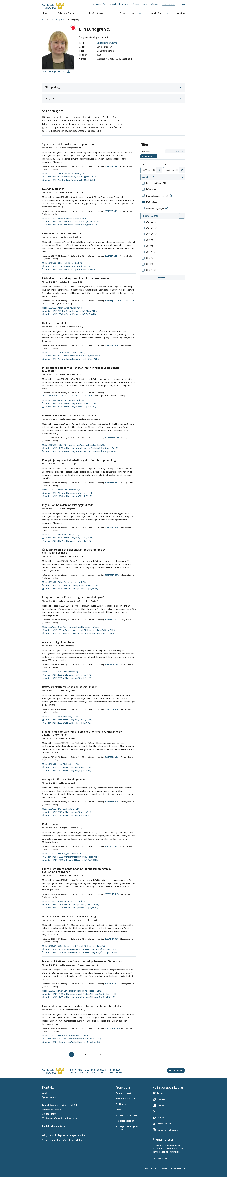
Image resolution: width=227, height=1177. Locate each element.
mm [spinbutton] (149, 170)
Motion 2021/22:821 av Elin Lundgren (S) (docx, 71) (68, 767)
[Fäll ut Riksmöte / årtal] (181, 216)
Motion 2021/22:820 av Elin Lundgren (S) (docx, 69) (68, 812)
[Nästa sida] (112, 1054)
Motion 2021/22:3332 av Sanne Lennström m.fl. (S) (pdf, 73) (72, 359)
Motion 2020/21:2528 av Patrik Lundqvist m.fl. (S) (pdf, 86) (71, 907)
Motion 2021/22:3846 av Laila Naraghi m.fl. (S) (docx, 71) (70, 176)
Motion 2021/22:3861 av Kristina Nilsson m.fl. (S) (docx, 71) (72, 221)
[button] (68, 13)
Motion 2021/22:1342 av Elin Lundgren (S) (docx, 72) (69, 493)
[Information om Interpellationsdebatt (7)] (170, 195)
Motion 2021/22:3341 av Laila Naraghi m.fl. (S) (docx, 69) (70, 266)
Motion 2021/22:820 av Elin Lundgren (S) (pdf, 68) (68, 815)
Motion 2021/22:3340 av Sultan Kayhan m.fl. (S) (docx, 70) (71, 311)
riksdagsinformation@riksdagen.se (61, 1118)
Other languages (141, 4)
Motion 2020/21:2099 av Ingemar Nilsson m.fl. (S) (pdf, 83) (71, 860)
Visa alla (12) (171, 277)
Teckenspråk (111, 4)
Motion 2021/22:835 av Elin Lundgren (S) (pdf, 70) (68, 723)
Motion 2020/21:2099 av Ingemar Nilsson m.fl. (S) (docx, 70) (72, 857)
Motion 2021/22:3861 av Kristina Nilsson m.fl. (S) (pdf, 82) (71, 224)
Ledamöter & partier (56, 19)
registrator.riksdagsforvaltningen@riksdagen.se (67, 1140)
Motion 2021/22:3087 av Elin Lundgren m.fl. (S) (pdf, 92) (70, 406)
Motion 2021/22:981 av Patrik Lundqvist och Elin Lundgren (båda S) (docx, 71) (80, 630)
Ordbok (156, 4)
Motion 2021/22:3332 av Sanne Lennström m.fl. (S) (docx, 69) (72, 355)
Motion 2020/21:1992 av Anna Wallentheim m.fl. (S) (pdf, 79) (72, 1042)
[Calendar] (159, 170)
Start (44, 19)
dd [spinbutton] (154, 170)
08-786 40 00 (51, 1097)
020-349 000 (51, 1114)
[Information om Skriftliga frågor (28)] (166, 208)
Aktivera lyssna (168, 4)
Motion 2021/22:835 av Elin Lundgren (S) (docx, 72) (68, 719)
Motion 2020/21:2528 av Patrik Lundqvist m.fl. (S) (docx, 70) (72, 904)
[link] (64, 1054)
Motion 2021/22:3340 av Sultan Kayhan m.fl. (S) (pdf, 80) (70, 314)
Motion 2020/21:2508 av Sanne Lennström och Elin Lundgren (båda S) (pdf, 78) (81, 952)
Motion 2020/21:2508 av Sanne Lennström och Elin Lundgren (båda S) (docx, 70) (81, 949)
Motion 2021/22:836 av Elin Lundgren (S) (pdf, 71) (68, 678)
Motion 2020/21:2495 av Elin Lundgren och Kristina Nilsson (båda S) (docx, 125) (81, 994)
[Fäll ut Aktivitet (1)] (181, 177)
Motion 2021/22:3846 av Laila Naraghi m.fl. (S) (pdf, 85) (70, 180)
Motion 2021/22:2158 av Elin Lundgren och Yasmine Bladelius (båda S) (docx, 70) (81, 448)
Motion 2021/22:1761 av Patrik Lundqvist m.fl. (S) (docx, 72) (72, 585)
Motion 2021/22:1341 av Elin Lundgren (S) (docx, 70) (69, 537)
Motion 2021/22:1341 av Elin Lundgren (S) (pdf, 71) (68, 541)
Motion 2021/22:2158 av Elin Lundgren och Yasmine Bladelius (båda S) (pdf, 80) (81, 451)
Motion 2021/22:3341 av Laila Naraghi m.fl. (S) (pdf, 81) (70, 269)
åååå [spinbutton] (145, 170)
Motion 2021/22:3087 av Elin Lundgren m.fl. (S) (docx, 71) (71, 403)
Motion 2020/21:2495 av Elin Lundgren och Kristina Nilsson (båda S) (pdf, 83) (80, 997)
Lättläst (98, 4)
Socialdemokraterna (107, 42)
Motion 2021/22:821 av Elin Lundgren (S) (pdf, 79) (68, 770)
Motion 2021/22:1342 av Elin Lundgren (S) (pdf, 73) (68, 496)
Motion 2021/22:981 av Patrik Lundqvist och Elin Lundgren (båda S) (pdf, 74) (79, 633)
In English (125, 4)
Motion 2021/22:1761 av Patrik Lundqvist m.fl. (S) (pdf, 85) (71, 588)
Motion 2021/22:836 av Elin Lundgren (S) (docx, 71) (68, 675)
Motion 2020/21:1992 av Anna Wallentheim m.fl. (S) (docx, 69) (73, 1038)
